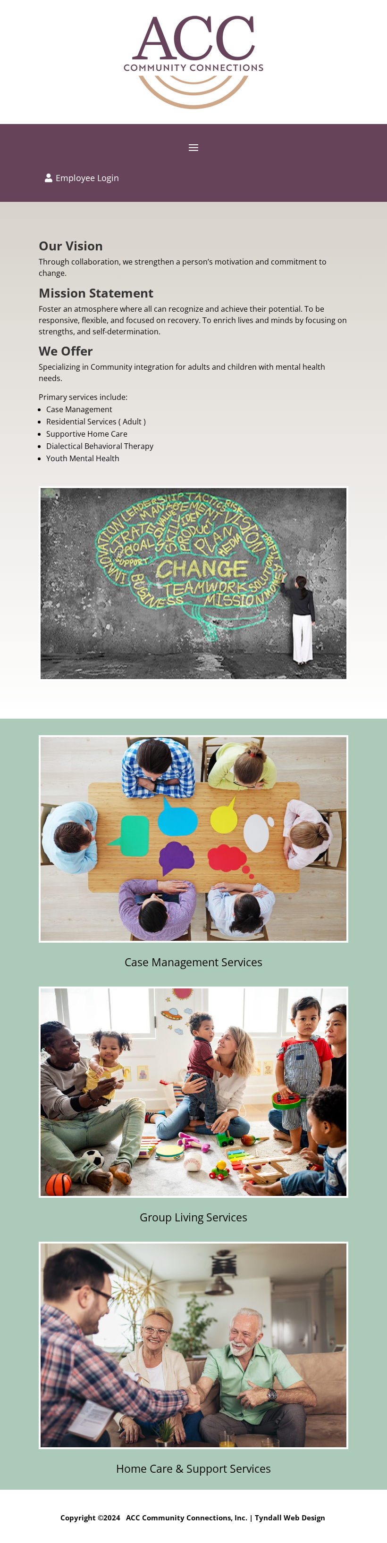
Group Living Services (193, 1217)
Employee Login (87, 177)
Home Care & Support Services (193, 1468)
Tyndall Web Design (290, 1517)
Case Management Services (193, 962)
